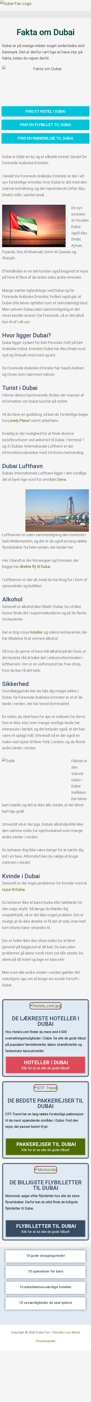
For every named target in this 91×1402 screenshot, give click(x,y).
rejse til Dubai (13, 889)
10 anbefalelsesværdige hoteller (45, 1287)
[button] (45, 14)
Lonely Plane (18, 420)
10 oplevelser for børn (45, 1271)
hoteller (36, 632)
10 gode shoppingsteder (45, 1256)
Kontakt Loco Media (66, 1332)
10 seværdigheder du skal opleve (45, 1303)
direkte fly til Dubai (35, 566)
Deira (61, 479)
